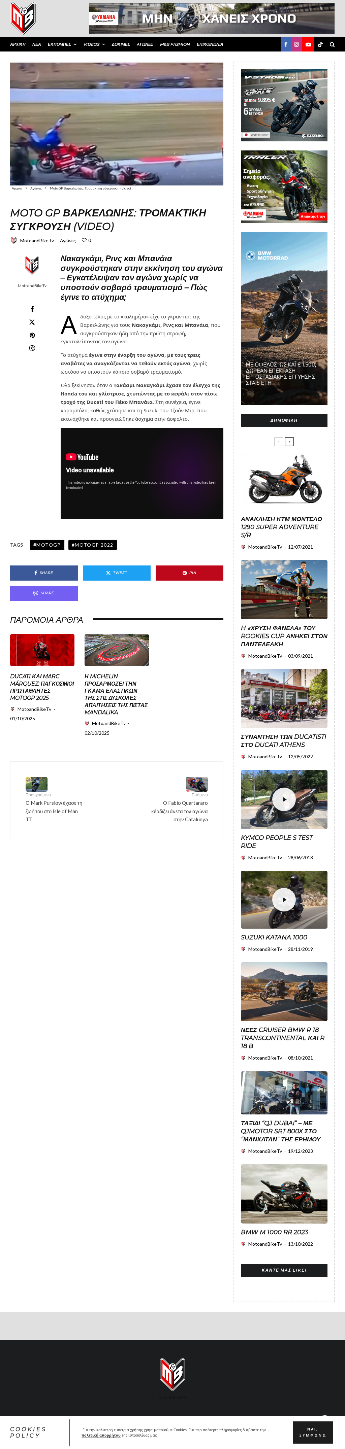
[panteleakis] (284, 589)
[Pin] (32, 335)
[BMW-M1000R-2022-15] (284, 1193)
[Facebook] (286, 44)
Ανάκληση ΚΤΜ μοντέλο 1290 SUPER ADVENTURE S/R (281, 527)
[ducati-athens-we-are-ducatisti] (284, 698)
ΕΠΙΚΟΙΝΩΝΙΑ (210, 44)
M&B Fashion (175, 44)
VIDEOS (91, 44)
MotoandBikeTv (37, 240)
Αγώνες (145, 44)
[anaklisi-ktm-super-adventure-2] (284, 482)
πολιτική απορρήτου (101, 1435)
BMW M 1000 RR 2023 (274, 1232)
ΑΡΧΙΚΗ (18, 44)
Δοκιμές (121, 44)
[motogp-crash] (116, 123)
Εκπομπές (59, 44)
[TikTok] (320, 44)
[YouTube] (308, 44)
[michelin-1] (117, 650)
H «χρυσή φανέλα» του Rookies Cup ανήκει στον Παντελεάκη (284, 636)
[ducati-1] (42, 650)
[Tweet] (32, 322)
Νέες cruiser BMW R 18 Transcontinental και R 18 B (282, 1038)
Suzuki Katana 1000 (274, 937)
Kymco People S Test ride (277, 842)
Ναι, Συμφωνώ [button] (313, 1432)
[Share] (32, 309)
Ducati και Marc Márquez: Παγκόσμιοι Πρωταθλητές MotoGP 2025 (42, 687)
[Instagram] (296, 44)
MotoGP (48, 545)
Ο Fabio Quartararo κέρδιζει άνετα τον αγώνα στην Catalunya (179, 807)
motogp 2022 (94, 545)
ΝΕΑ (36, 44)
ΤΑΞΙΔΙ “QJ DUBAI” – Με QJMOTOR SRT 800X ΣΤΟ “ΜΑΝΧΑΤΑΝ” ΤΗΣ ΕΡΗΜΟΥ (280, 1131)
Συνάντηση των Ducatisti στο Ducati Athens (283, 741)
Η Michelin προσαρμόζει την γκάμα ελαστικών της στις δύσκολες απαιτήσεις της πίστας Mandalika (116, 694)
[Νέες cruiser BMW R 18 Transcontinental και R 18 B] (284, 991)
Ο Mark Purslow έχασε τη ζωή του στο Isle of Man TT (54, 807)
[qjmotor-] (284, 1093)
